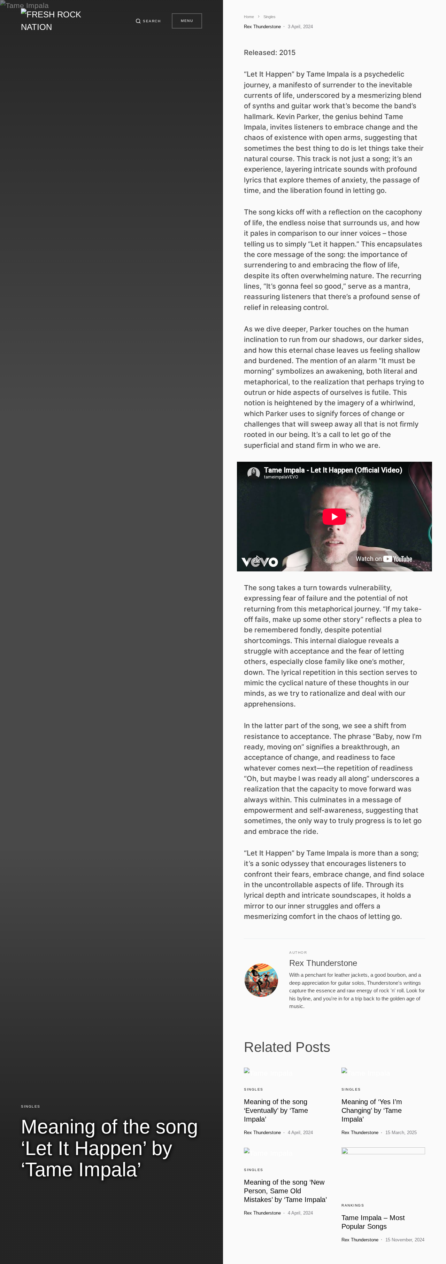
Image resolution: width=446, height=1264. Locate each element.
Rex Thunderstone (323, 963)
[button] (148, 21)
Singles (30, 1106)
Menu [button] (187, 21)
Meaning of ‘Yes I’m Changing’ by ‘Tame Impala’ (371, 1110)
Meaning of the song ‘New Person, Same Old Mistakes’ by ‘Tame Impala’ (285, 1190)
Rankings (352, 1205)
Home (249, 17)
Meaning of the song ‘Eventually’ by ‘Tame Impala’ (276, 1110)
